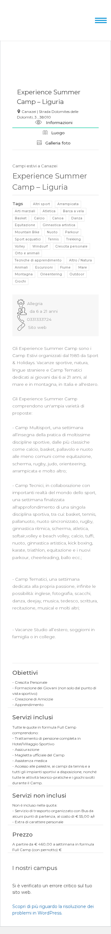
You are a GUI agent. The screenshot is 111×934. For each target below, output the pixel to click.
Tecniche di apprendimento (38, 260)
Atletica (49, 211)
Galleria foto (57, 142)
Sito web (37, 327)
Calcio (39, 218)
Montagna (24, 274)
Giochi (20, 281)
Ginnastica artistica (59, 225)
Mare (82, 267)
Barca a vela (73, 211)
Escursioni (44, 267)
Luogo (57, 132)
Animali (21, 267)
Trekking (73, 239)
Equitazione (25, 225)
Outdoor (76, 274)
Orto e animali (27, 253)
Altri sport (41, 204)
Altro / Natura (80, 260)
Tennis (53, 239)
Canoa (58, 218)
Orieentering (51, 274)
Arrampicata (68, 204)
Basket (21, 218)
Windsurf (40, 246)
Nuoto (52, 232)
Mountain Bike (27, 232)
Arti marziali (25, 211)
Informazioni (58, 122)
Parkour (72, 232)
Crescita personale (71, 246)
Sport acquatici (28, 239)
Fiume (65, 267)
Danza (76, 218)
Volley (20, 246)
